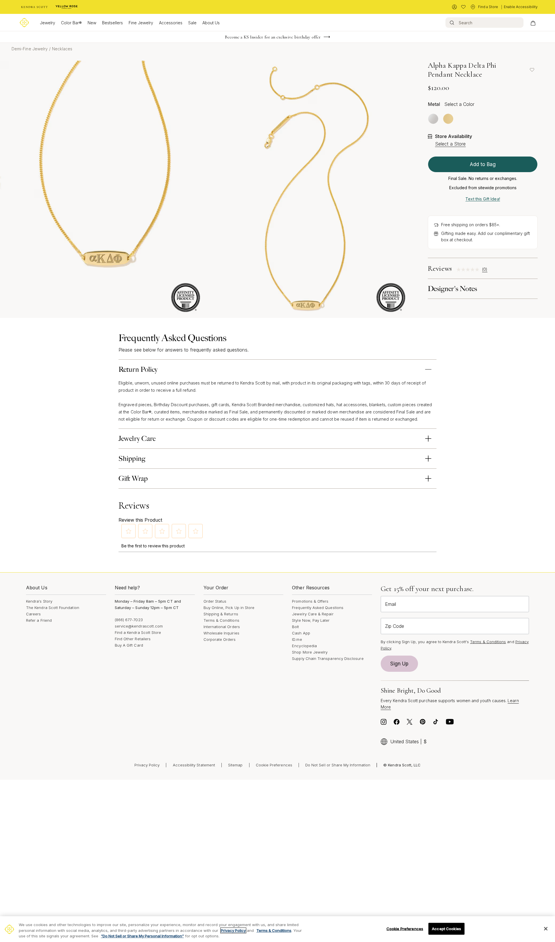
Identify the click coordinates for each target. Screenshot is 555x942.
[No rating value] (469, 269)
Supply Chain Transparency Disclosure (327, 658)
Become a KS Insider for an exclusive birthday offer (273, 37)
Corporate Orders (220, 639)
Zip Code (394, 626)
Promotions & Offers (310, 601)
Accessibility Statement (194, 765)
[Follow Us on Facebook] (396, 723)
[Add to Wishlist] (532, 70)
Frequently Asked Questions (317, 607)
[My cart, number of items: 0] (533, 22)
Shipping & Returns (221, 614)
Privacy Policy (147, 765)
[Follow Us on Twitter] (409, 723)
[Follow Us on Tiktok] (436, 723)
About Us (211, 22)
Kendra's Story (39, 601)
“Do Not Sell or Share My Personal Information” (142, 936)
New (92, 22)
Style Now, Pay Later (311, 620)
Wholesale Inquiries (221, 633)
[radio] (433, 118)
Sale (192, 22)
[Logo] (24, 22)
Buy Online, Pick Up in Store (229, 607)
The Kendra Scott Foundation (52, 607)
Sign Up (399, 664)
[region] (277, 929)
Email (390, 604)
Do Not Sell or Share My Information (337, 765)
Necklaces (62, 48)
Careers (33, 614)
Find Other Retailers (133, 638)
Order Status (215, 601)
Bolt (295, 626)
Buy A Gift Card (129, 645)
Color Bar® (71, 22)
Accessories (170, 22)
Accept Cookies (446, 928)
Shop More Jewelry (310, 652)
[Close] (545, 928)
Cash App (301, 633)
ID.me (297, 639)
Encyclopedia (304, 645)
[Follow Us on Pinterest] (423, 723)
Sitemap (235, 765)
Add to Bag (483, 164)
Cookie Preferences (274, 765)
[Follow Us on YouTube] (450, 723)
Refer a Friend (39, 620)
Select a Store (450, 144)
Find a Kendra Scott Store (138, 632)
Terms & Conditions (221, 620)
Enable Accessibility (521, 7)
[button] (128, 531)
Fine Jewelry (141, 22)
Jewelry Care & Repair (312, 614)
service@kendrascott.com (139, 626)
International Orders (222, 626)
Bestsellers (112, 22)
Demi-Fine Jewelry (30, 48)
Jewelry (47, 22)
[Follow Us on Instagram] (383, 723)
